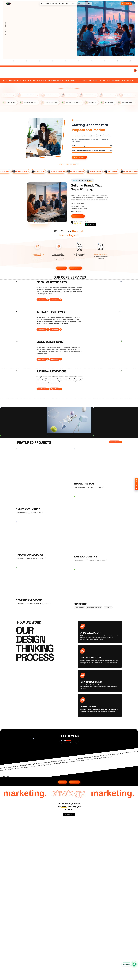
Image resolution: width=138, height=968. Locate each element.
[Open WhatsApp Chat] (134, 964)
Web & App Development (52, 312)
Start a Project (60, 268)
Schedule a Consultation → (79, 157)
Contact (89, 3)
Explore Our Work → (78, 216)
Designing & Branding (50, 342)
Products (61, 3)
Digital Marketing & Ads (52, 282)
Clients (73, 3)
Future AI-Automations (51, 371)
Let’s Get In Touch (69, 814)
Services (54, 3)
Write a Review (73, 782)
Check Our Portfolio (74, 268)
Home (42, 3)
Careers (79, 3)
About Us (48, 3)
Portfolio (67, 3)
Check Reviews (62, 782)
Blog (84, 3)
